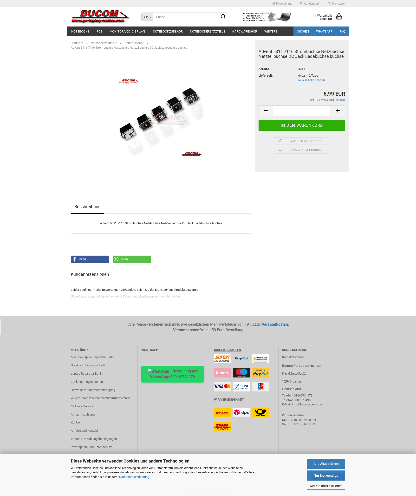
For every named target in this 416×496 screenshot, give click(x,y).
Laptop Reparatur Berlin (87, 373)
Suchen (303, 31)
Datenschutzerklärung (134, 477)
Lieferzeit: (266, 75)
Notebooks (80, 31)
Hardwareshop (244, 31)
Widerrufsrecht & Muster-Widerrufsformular (100, 398)
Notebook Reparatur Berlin (88, 365)
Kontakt (76, 422)
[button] (90, 259)
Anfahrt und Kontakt (84, 430)
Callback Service (82, 406)
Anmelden (173, 296)
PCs (99, 31)
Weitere (270, 31)
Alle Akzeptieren (326, 464)
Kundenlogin (311, 3)
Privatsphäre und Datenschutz (91, 447)
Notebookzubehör (168, 31)
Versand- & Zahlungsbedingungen (94, 439)
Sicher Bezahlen (227, 350)
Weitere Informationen (326, 486)
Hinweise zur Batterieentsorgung (93, 390)
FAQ (342, 31)
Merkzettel (338, 3)
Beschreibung (87, 206)
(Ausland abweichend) (311, 80)
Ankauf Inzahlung (83, 414)
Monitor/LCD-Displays (128, 31)
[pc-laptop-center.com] (102, 16)
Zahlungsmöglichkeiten (87, 382)
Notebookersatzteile (207, 31)
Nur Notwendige (326, 475)
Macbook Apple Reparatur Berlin (92, 357)
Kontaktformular (293, 357)
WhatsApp (324, 31)
